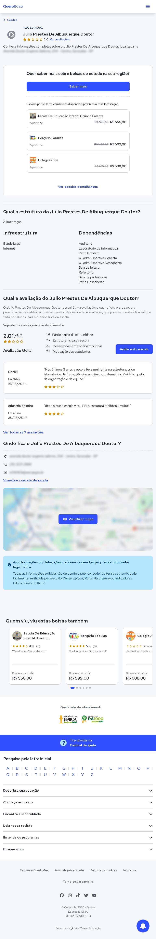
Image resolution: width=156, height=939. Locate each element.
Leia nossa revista (17, 825)
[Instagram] (70, 895)
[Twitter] (86, 895)
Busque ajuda (13, 849)
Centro (11, 20)
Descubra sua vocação (21, 790)
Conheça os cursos (18, 802)
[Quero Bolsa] (21, 6)
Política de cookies (103, 870)
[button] (78, 378)
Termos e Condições (34, 870)
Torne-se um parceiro (78, 881)
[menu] (148, 6)
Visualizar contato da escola (25, 480)
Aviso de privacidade (69, 870)
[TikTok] (78, 895)
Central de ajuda (83, 745)
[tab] (72, 688)
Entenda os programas (21, 837)
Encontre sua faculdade (22, 814)
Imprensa (129, 870)
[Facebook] (61, 895)
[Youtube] (94, 895)
